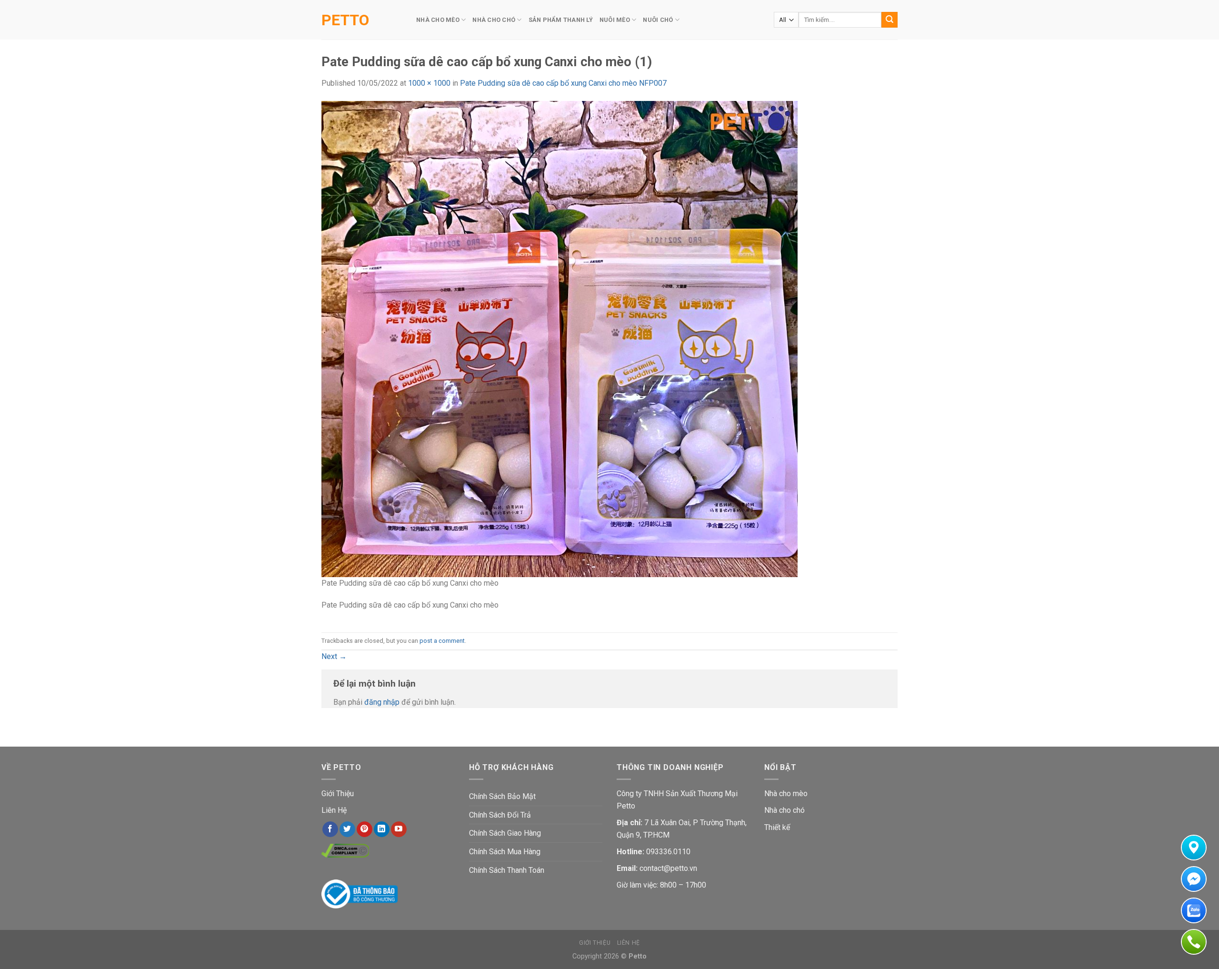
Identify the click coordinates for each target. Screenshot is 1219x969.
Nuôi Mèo (615, 19)
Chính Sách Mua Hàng (504, 851)
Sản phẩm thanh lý (561, 19)
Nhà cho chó (784, 810)
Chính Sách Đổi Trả (500, 814)
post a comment (442, 640)
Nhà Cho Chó (493, 19)
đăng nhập (382, 702)
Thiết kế (777, 827)
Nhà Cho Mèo (438, 19)
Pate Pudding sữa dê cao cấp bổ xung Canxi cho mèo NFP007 (563, 83)
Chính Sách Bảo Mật (502, 796)
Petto (345, 20)
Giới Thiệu (337, 793)
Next (334, 656)
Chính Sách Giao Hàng (505, 833)
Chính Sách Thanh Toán (506, 870)
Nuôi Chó (658, 19)
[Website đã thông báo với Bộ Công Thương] (359, 893)
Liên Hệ (334, 810)
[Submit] (889, 20)
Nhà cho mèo (786, 793)
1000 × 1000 (429, 83)
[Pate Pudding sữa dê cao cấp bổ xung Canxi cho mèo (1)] (559, 338)
